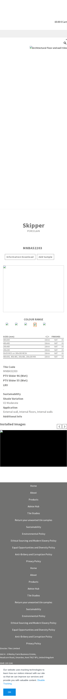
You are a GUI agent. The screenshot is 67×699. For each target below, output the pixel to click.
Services (60, 94)
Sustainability (57, 104)
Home (33, 485)
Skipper (33, 225)
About (33, 492)
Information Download (20, 256)
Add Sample (45, 256)
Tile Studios (33, 513)
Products (33, 499)
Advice (61, 84)
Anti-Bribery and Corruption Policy (33, 554)
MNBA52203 (32, 248)
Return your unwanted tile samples (33, 520)
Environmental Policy (33, 533)
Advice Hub (33, 506)
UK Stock (60, 114)
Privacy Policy (33, 561)
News (62, 124)
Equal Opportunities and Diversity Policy (33, 547)
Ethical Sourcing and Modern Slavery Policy (33, 540)
